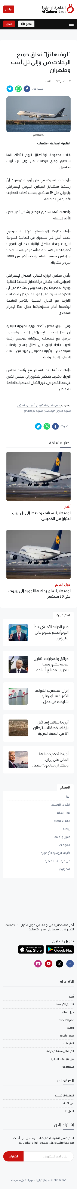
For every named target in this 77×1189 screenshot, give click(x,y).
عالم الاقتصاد (62, 820)
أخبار (67, 796)
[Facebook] (70, 963)
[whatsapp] (18, 88)
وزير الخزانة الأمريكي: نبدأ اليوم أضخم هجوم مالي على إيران (51, 632)
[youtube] (48, 963)
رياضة (66, 828)
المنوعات (64, 845)
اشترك (13, 1156)
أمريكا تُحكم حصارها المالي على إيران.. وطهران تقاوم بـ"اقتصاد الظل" (50, 760)
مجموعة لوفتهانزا (50, 405)
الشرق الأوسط (60, 804)
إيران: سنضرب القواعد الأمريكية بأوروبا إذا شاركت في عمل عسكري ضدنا (51, 696)
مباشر (8, 9)
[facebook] (27, 88)
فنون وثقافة (62, 836)
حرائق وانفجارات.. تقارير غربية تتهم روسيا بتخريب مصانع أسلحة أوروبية (51, 665)
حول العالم (63, 812)
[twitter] (9, 88)
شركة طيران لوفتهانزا (57, 410)
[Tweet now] (59, 963)
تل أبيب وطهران (27, 405)
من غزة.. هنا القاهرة (57, 861)
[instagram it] (38, 963)
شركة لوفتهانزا (33, 410)
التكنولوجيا (64, 869)
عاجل (9, 23)
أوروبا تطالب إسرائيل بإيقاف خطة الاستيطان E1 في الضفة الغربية (50, 728)
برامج (29, 23)
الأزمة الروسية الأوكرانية (55, 853)
